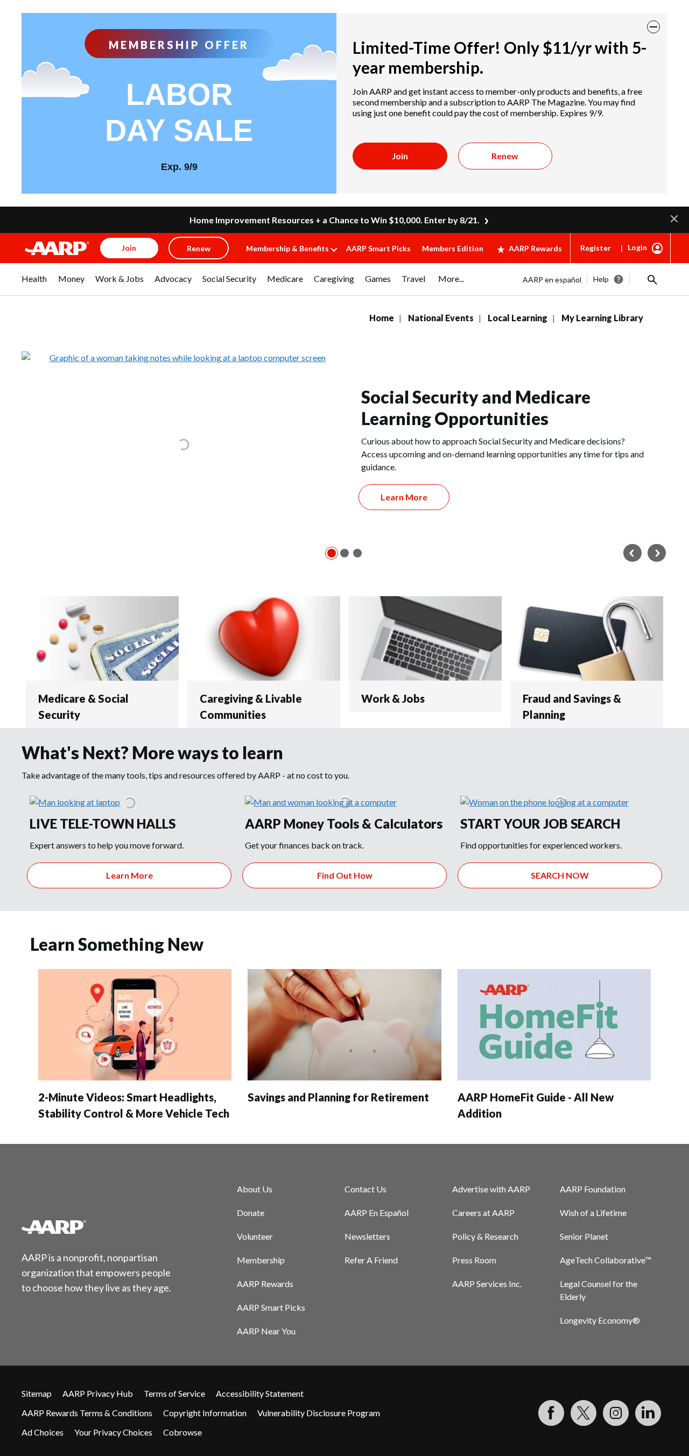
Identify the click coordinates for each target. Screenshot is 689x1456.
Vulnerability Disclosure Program (318, 1413)
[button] (674, 217)
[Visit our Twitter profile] (583, 1413)
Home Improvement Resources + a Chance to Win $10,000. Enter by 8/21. (334, 220)
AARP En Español (376, 1212)
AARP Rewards (535, 248)
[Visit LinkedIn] (648, 1413)
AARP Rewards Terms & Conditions (87, 1413)
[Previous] (632, 553)
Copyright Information (205, 1413)
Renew (504, 156)
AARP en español (552, 279)
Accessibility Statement (260, 1393)
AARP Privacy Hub (97, 1393)
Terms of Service (174, 1393)
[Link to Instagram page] (616, 1413)
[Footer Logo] (97, 1227)
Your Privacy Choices (113, 1432)
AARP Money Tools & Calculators (343, 823)
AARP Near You (266, 1331)
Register (595, 247)
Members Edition (452, 248)
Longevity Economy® (600, 1320)
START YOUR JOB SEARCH (540, 823)
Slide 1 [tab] (331, 553)
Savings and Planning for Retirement (338, 1097)
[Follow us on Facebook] (551, 1413)
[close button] (653, 27)
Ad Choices (43, 1432)
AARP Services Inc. (487, 1283)
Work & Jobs (393, 698)
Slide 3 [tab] (357, 553)
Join (400, 156)
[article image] (75, 802)
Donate (250, 1212)
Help (601, 279)
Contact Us (365, 1189)
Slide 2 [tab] (344, 553)
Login (637, 247)
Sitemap (37, 1393)
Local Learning (517, 318)
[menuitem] (34, 284)
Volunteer (255, 1236)
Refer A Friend (371, 1260)
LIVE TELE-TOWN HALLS (102, 823)
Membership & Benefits (287, 248)
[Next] (656, 553)
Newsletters (367, 1236)
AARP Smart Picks (378, 248)
